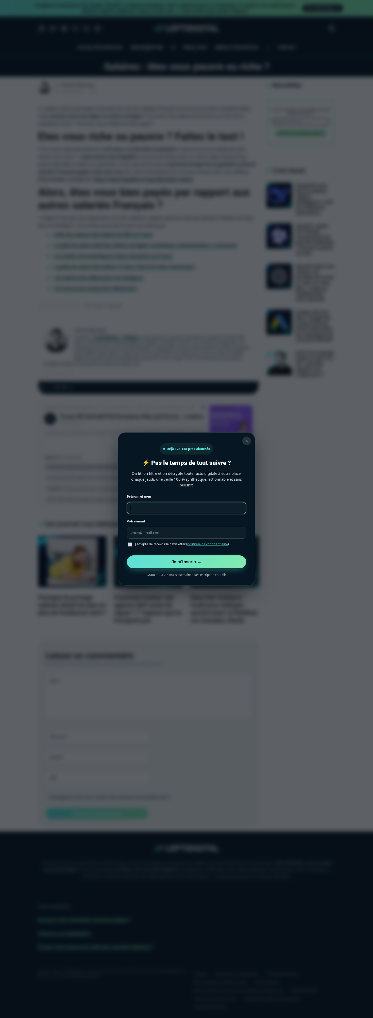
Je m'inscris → (186, 561)
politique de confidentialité (207, 544)
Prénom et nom (139, 496)
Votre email (136, 521)
